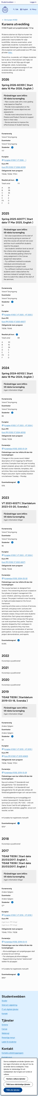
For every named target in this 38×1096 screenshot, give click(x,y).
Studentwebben (7, 2)
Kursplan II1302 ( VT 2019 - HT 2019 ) (18, 749)
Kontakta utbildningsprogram (12, 1053)
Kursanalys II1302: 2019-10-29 (15, 773)
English (25, 9)
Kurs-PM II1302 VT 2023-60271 (13, 562)
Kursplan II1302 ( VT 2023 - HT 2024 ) (18, 425)
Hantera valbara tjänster (15, 1079)
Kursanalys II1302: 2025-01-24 (15, 449)
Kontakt (5, 1014)
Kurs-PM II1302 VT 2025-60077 (14, 322)
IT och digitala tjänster (10, 1009)
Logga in (33, 2)
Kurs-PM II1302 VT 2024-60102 (14, 432)
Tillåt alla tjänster (13, 1090)
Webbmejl (5, 1033)
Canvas (4, 1029)
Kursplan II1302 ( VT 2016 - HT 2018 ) (18, 915)
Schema (5, 1025)
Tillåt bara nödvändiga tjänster (18, 1084)
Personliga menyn (8, 1038)
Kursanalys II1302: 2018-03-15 (15, 942)
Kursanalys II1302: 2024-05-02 (15, 578)
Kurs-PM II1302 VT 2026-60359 (14, 167)
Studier (4, 1001)
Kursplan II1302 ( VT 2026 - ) (15, 160)
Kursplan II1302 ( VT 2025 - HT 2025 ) (18, 315)
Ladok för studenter (9, 1042)
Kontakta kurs (7, 1057)
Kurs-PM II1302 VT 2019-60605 (16, 756)
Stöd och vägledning (9, 1005)
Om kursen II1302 (10, 20)
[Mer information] (12, 147)
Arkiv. (10, 52)
